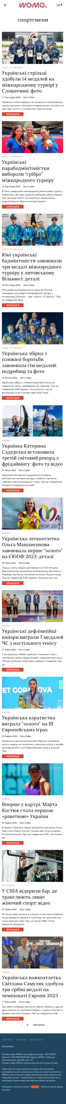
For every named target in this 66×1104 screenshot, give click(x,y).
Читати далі (12, 114)
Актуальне (8, 1046)
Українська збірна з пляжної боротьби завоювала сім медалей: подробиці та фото (29, 363)
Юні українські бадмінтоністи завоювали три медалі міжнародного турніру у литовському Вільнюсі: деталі (32, 267)
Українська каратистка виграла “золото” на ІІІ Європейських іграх (28, 724)
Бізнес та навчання (12, 67)
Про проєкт (36, 1040)
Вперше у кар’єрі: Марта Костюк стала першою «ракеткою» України (29, 810)
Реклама (21, 1040)
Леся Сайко (28, 97)
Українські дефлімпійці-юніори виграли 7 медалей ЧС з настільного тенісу (32, 637)
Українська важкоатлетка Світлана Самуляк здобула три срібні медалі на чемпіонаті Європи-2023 (32, 987)
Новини (6, 440)
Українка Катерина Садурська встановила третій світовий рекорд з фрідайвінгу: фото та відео (32, 455)
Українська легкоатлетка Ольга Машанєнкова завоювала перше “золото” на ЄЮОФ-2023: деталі (32, 548)
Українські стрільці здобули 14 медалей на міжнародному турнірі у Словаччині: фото (30, 82)
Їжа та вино (8, 885)
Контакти (7, 1040)
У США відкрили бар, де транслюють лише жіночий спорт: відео (29, 897)
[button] (60, 5)
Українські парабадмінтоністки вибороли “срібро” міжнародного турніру (28, 171)
